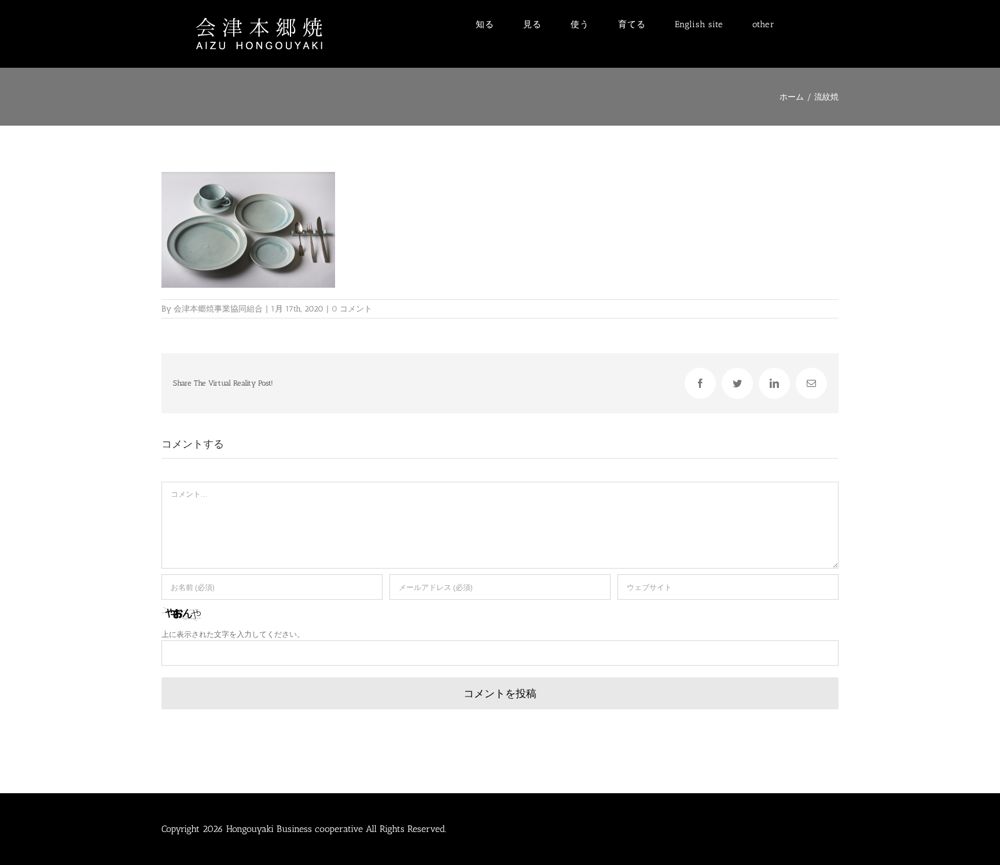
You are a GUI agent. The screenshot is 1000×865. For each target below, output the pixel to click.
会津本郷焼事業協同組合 (218, 309)
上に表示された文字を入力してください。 (232, 634)
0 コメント (352, 309)
